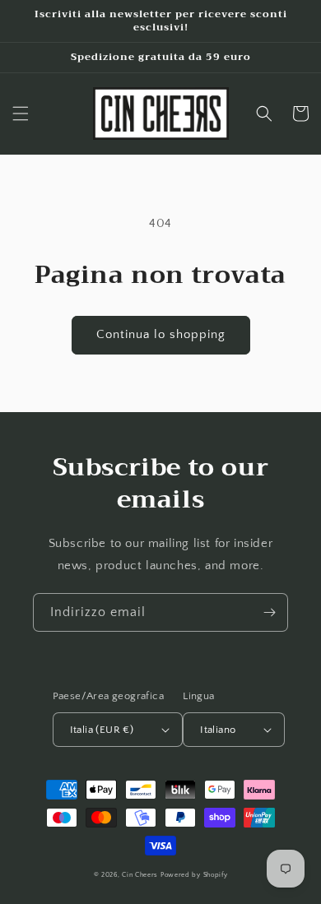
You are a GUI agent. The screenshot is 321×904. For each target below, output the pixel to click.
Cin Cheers (140, 875)
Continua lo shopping (161, 334)
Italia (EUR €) (102, 729)
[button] (20, 113)
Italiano (217, 729)
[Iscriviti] (269, 612)
